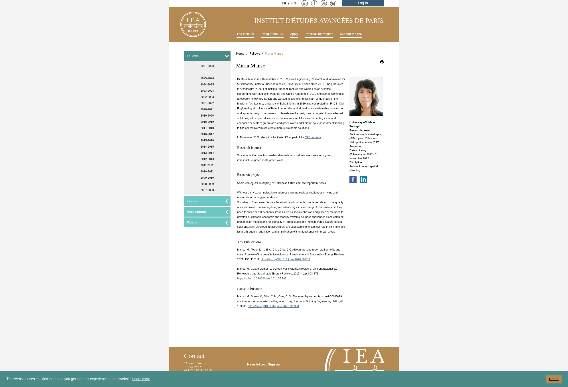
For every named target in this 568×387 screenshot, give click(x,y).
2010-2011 (207, 171)
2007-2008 (207, 190)
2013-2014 (207, 152)
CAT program (313, 137)
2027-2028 (207, 65)
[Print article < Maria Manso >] (382, 62)
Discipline (355, 162)
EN (293, 3)
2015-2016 (207, 140)
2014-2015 (207, 146)
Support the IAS (351, 34)
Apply (294, 34)
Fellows (254, 53)
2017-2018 (207, 128)
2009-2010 (207, 177)
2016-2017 (207, 134)
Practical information (319, 34)
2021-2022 (207, 103)
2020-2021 (207, 109)
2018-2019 (207, 121)
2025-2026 (207, 78)
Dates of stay (357, 150)
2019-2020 (207, 115)
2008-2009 (207, 184)
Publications (196, 211)
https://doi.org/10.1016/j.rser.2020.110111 (285, 259)
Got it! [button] (554, 379)
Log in (363, 3)
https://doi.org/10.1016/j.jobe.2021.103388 (273, 306)
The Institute (245, 34)
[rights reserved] (366, 98)
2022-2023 (207, 97)
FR (284, 3)
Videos (192, 222)
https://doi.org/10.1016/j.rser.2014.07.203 (261, 278)
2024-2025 (207, 84)
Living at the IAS (272, 34)
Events (192, 201)
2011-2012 (207, 165)
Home (240, 53)
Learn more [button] (141, 379)
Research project (360, 130)
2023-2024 (207, 90)
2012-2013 (207, 159)
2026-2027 (207, 72)
